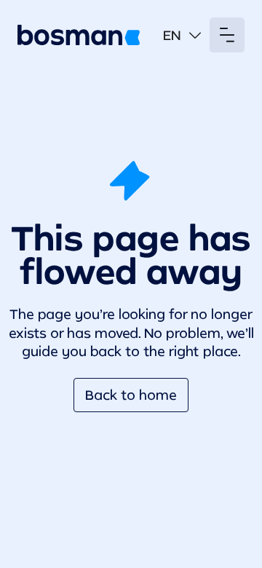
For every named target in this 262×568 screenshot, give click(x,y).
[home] (78, 35)
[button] (182, 35)
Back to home (131, 395)
